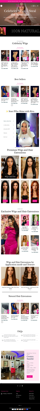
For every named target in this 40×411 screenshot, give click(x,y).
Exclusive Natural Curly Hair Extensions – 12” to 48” (34, 317)
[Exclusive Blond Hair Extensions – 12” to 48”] (25, 240)
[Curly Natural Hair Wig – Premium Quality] (25, 220)
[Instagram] (18, 386)
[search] (31, 6)
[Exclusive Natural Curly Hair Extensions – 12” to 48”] (35, 308)
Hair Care (17, 397)
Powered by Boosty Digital (26, 408)
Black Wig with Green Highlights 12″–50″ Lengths (34, 63)
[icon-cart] (36, 6)
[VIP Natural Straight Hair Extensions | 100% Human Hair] (15, 91)
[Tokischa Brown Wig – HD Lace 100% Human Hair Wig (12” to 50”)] (5, 55)
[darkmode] (38, 6)
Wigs (17, 393)
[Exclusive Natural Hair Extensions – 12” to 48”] (5, 91)
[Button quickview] (8, 58)
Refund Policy (31, 393)
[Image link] (10, 167)
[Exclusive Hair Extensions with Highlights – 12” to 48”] (35, 240)
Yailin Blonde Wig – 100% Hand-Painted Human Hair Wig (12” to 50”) (25, 65)
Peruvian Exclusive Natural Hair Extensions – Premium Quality (25, 317)
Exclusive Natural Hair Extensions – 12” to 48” (5, 99)
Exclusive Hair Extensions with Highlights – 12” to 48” (34, 249)
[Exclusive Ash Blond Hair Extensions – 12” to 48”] (35, 220)
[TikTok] (20, 386)
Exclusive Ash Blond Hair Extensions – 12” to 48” (34, 228)
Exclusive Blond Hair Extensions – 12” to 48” (25, 248)
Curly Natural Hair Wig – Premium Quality (25, 228)
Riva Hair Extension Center (16, 408)
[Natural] (12, 105)
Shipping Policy (31, 398)
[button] (33, 6)
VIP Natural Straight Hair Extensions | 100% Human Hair (15, 100)
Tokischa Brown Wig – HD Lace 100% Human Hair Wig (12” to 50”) (4, 65)
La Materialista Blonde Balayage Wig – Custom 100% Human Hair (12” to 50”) (14, 65)
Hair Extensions (18, 395)
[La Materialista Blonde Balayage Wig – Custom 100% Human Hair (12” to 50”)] (15, 55)
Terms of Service (32, 397)
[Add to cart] (8, 60)
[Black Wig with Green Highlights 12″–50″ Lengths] (35, 55)
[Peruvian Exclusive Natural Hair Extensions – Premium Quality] (25, 308)
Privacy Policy (31, 395)
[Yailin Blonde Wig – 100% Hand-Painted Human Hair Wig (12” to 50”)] (25, 55)
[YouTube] (22, 386)
